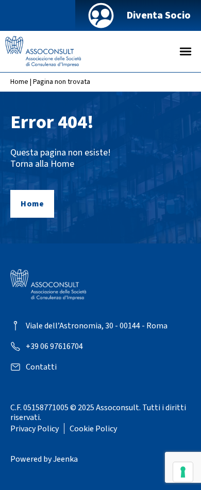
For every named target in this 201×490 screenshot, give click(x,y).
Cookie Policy (93, 428)
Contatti (41, 367)
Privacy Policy (34, 428)
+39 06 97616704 (54, 347)
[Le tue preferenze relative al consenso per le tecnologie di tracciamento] (183, 472)
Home (19, 82)
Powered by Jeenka (44, 459)
